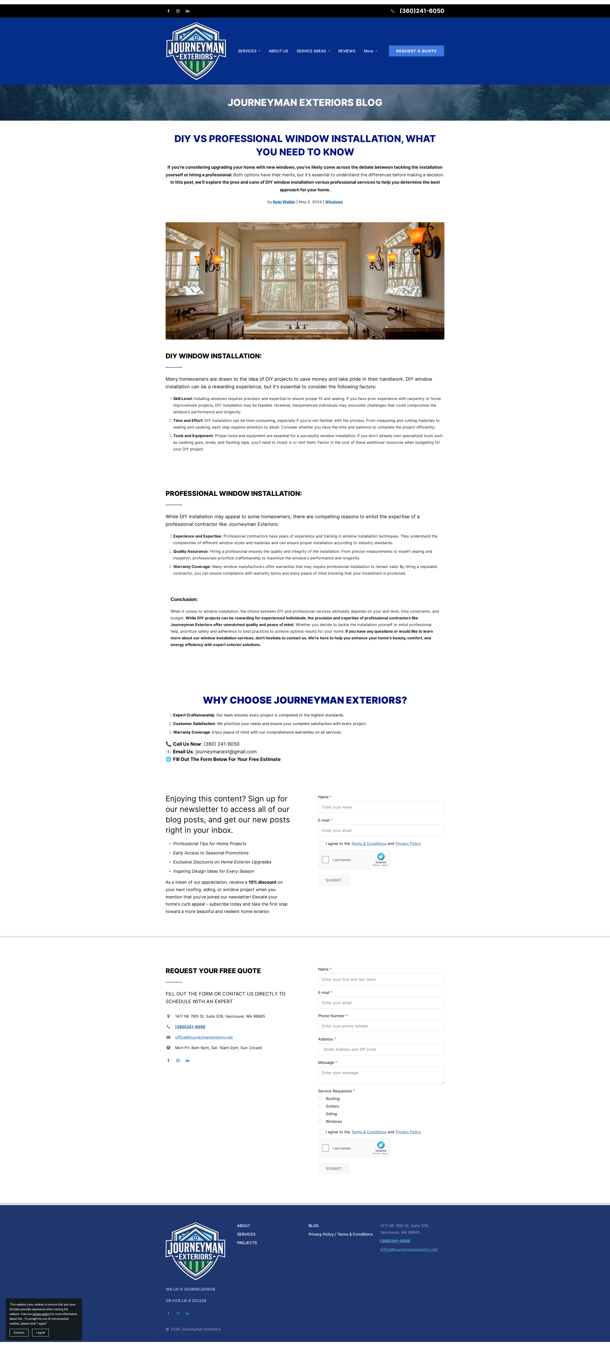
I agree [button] (40, 1332)
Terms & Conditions (368, 843)
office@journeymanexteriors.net (204, 1037)
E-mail (324, 820)
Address (325, 1039)
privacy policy (41, 1314)
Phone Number (331, 1015)
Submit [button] (334, 880)
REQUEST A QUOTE (416, 51)
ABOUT (243, 1225)
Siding (331, 1113)
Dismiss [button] (19, 1332)
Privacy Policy (408, 843)
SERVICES (246, 1234)
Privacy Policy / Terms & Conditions (341, 1234)
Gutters (332, 1106)
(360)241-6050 (422, 10)
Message (326, 1062)
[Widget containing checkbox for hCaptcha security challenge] (354, 860)
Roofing (333, 1098)
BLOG (314, 1225)
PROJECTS (247, 1242)
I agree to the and (373, 843)
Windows (334, 1121)
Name (323, 796)
